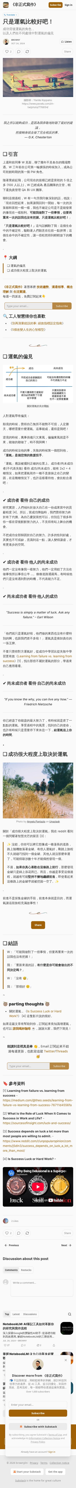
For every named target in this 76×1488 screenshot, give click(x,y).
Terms (44, 1463)
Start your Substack (29, 1471)
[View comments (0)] (18, 51)
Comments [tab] (11, 1270)
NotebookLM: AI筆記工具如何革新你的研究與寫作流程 (28, 1326)
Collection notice (59, 1463)
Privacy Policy (38, 1441)
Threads (62, 1051)
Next (64, 1245)
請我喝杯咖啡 (22, 1028)
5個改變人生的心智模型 (28, 329)
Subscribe (55, 5)
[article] (38, 1334)
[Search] (69, 1314)
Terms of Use (55, 1434)
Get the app (55, 1471)
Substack (20, 1480)
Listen (68, 41)
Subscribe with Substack (40, 1426)
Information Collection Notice (44, 1438)
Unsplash (54, 821)
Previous (14, 1245)
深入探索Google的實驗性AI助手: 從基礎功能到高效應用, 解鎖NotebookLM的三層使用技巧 (29, 1334)
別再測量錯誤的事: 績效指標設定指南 (37, 323)
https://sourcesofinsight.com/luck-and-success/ (37, 1123)
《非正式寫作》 (13, 287)
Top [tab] (7, 1314)
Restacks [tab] (26, 1270)
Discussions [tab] (30, 1314)
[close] (66, 1360)
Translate (11, 14)
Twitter (49, 1051)
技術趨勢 (43, 287)
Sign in (68, 5)
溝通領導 (58, 287)
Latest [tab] (16, 1314)
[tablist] (18, 1270)
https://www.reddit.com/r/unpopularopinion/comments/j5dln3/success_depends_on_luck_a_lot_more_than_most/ (37, 1145)
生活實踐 (19, 291)
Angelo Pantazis (36, 821)
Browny (15, 40)
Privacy (34, 1463)
